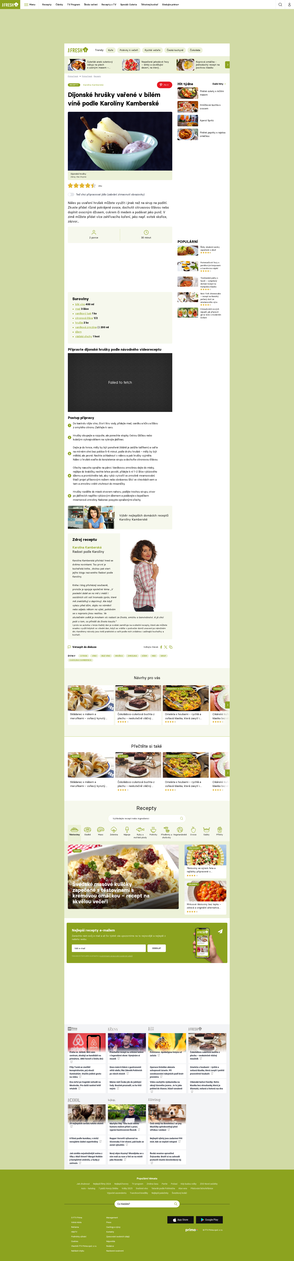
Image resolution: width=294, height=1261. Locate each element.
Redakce (110, 1246)
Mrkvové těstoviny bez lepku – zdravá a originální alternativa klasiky (204, 908)
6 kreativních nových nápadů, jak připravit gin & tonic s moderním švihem (210, 313)
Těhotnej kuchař (149, 4)
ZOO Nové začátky (209, 1184)
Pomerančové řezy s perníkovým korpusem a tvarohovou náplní (210, 265)
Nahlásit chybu (77, 1251)
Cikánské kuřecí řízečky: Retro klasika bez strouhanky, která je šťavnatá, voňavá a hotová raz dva (206, 1085)
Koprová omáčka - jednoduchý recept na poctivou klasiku (208, 64)
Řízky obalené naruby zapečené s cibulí (210, 248)
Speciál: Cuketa (128, 4)
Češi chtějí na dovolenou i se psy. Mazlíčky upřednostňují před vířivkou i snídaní (166, 1126)
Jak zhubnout (83, 1184)
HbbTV (74, 1232)
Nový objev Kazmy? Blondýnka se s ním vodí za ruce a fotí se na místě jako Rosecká (126, 1156)
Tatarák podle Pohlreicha (163, 1188)
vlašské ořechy (83, 336)
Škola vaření (91, 4)
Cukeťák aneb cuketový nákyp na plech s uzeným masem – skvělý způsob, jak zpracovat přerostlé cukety (100, 69)
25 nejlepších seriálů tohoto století (86, 1123)
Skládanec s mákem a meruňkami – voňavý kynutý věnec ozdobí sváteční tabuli (87, 716)
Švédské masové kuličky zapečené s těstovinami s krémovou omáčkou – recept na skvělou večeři (110, 893)
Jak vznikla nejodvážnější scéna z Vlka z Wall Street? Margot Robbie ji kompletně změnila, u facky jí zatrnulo (86, 1158)
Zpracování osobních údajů (118, 1236)
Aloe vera (182, 1188)
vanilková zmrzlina (85, 327)
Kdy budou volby (188, 1184)
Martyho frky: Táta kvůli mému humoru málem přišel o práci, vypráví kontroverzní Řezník (124, 1126)
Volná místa (76, 1222)
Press (108, 1222)
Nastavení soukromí (115, 1251)
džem (78, 331)
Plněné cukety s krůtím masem (212, 93)
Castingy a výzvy (113, 1227)
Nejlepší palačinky (160, 1193)
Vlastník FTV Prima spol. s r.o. (84, 1246)
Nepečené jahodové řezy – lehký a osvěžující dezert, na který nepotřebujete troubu (155, 66)
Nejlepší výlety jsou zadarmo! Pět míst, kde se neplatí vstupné (166, 1140)
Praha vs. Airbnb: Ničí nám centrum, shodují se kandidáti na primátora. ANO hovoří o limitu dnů (86, 1055)
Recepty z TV (109, 4)
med (77, 308)
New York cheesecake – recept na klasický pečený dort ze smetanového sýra (210, 297)
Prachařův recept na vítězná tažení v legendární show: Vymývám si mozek (126, 1055)
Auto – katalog (88, 1188)
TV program (137, 1184)
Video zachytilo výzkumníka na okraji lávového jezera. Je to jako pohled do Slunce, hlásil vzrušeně (166, 1085)
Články (59, 4)
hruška (79, 322)
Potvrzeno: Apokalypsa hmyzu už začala (166, 1054)
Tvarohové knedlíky (139, 1193)
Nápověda (110, 1241)
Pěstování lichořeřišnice (202, 1188)
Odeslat (156, 948)
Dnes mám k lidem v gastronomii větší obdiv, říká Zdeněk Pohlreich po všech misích (126, 1070)
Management (112, 1217)
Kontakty (110, 1232)
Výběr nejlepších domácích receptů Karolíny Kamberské (143, 517)
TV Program (73, 4)
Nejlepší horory (121, 1184)
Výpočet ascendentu (116, 1193)
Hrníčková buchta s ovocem (210, 107)
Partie (164, 1184)
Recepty (47, 4)
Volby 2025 (127, 1188)
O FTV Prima (76, 1217)
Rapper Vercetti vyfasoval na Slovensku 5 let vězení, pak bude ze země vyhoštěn (127, 1141)
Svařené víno (142, 1188)
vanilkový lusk (83, 313)
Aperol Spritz (207, 120)
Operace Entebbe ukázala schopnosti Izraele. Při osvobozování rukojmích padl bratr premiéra (166, 1072)
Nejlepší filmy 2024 (102, 1184)
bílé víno (80, 304)
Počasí (174, 1184)
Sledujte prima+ (170, 4)
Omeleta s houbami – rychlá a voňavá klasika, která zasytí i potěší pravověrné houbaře (183, 716)
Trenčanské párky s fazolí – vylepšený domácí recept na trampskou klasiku (209, 282)
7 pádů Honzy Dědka (108, 1188)
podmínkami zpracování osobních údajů (116, 956)
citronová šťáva (84, 318)
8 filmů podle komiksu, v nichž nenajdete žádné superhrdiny (84, 1140)
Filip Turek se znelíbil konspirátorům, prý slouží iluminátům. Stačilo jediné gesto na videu (85, 1072)
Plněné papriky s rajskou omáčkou (213, 134)
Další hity (218, 83)
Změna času (152, 1184)
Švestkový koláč (179, 1193)
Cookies (74, 1241)
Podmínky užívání (78, 1236)
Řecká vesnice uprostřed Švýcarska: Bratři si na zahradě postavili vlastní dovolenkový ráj (165, 1156)
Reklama (75, 1227)
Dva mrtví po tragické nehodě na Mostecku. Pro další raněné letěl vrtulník (85, 1085)
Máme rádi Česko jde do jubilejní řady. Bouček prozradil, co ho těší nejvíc (125, 1085)
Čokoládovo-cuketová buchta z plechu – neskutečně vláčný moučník (136, 716)
